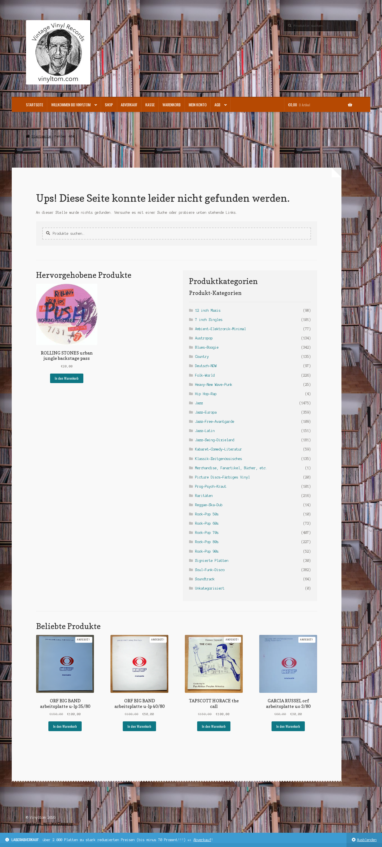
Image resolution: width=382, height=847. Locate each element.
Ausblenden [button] (367, 840)
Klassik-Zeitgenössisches (218, 459)
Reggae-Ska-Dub (209, 505)
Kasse (150, 104)
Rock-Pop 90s (207, 551)
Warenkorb (171, 104)
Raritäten (204, 496)
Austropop (204, 338)
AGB (217, 104)
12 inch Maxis (208, 310)
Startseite (34, 104)
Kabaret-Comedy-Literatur (218, 449)
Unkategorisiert (210, 588)
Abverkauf (202, 840)
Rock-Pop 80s (207, 542)
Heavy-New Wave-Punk (213, 384)
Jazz (199, 403)
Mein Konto (198, 104)
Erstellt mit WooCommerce (49, 823)
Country (202, 356)
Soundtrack (205, 579)
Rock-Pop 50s (207, 514)
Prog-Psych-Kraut (211, 486)
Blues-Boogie (207, 347)
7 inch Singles (209, 320)
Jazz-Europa (206, 412)
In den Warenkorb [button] (67, 378)
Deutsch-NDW (206, 366)
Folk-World (205, 375)
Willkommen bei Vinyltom (71, 104)
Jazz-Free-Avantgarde (214, 421)
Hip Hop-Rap (206, 394)
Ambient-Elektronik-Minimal (220, 329)
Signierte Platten (211, 560)
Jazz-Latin (205, 431)
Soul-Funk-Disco (210, 570)
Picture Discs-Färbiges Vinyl (222, 477)
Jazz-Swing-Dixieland (214, 440)
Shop (109, 104)
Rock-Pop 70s (207, 532)
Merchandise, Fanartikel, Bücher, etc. (231, 468)
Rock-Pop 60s (207, 523)
